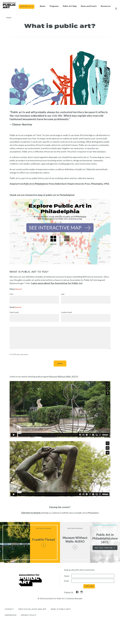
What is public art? (61, 609)
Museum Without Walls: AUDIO (63, 376)
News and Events (89, 6)
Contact (9, 609)
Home (8, 17)
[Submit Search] (116, 9)
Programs (54, 6)
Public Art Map (70, 6)
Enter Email (14, 312)
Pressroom (10, 615)
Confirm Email (66, 312)
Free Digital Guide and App (32, 609)
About (43, 6)
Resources (106, 6)
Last (62, 294)
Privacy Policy (28, 615)
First (11, 294)
